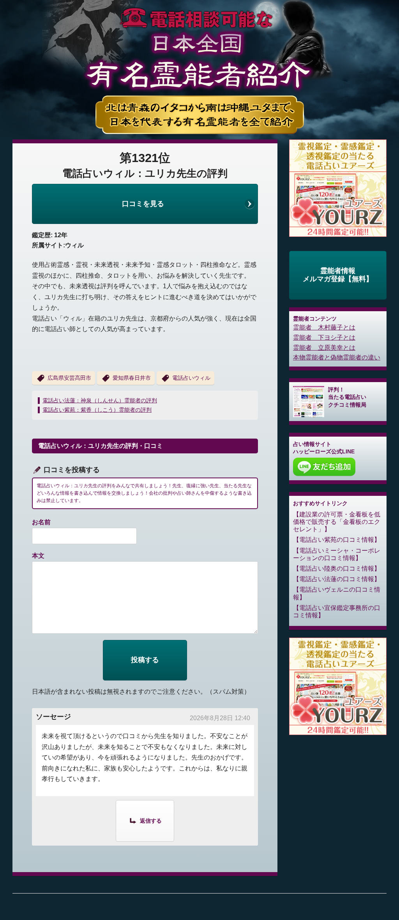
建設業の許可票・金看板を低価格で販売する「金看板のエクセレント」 (336, 521)
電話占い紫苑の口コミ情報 (336, 539)
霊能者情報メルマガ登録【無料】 (338, 275)
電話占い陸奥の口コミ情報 (336, 568)
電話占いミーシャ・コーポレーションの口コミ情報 (336, 554)
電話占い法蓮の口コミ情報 (336, 579)
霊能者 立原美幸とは (324, 347)
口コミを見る (143, 204)
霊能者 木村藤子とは (324, 327)
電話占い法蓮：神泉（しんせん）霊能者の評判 (99, 400)
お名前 (41, 522)
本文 (38, 555)
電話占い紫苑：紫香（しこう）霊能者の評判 (97, 410)
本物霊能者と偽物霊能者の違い (336, 357)
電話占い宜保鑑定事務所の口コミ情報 (336, 612)
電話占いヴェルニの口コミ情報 (336, 593)
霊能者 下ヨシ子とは (324, 337)
